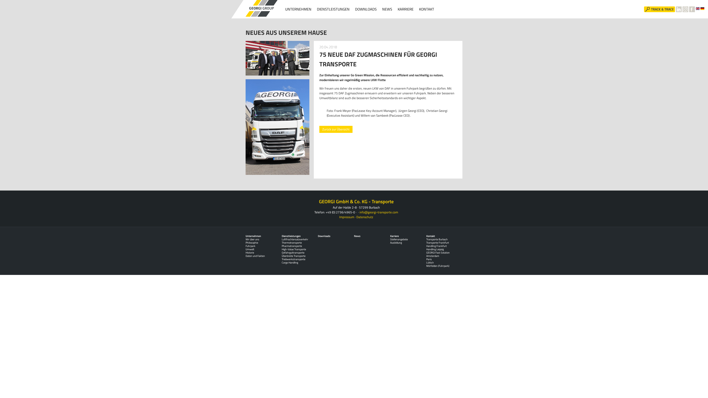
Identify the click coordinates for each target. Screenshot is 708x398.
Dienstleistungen (333, 9)
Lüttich (430, 262)
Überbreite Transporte (294, 256)
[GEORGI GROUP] (262, 8)
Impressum (346, 217)
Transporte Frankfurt (437, 243)
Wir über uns (252, 239)
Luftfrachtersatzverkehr (295, 239)
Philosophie (252, 243)
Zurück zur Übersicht (336, 129)
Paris (429, 259)
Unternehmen (298, 9)
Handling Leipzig (435, 249)
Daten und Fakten (255, 256)
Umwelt (250, 249)
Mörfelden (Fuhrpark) (437, 266)
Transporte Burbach (437, 239)
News (387, 9)
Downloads (366, 9)
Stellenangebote (399, 239)
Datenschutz (364, 217)
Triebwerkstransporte (293, 259)
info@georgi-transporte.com (379, 212)
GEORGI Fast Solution (438, 252)
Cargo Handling (290, 262)
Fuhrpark (250, 246)
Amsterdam (432, 256)
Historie (250, 252)
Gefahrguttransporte (293, 252)
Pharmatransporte (292, 246)
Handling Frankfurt (436, 246)
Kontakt (426, 9)
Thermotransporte (292, 243)
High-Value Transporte (294, 249)
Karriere (406, 9)
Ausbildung (396, 243)
